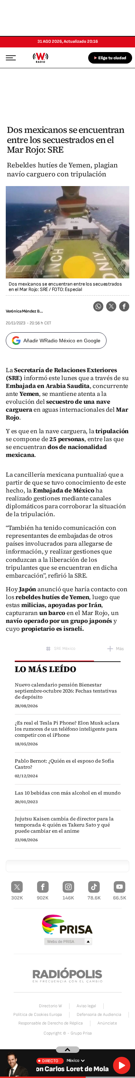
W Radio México (40, 58)
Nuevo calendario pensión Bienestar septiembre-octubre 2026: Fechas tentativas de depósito (66, 691)
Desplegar (67, 1049)
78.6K (94, 898)
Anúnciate (107, 1023)
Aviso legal (86, 1006)
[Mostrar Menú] (8, 57)
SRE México (64, 648)
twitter (111, 306)
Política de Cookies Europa (37, 1014)
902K (43, 898)
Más (120, 649)
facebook (124, 306)
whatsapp (98, 306)
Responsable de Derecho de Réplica (50, 1023)
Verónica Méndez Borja (25, 311)
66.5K (119, 898)
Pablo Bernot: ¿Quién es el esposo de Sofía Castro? (64, 764)
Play (121, 1065)
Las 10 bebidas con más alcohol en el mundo (68, 793)
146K (68, 898)
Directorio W (50, 1006)
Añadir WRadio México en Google (61, 340)
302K (17, 898)
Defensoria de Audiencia (99, 1014)
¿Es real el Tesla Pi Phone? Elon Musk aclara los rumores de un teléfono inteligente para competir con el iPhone (67, 729)
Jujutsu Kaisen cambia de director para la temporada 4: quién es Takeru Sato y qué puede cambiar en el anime (64, 825)
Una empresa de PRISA (68, 924)
